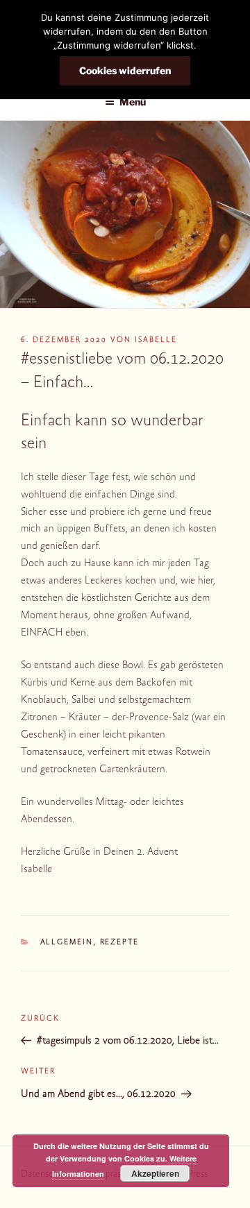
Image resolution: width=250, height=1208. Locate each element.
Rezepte (120, 942)
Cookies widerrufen (125, 70)
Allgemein (67, 942)
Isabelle (156, 340)
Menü (132, 102)
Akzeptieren (155, 1173)
